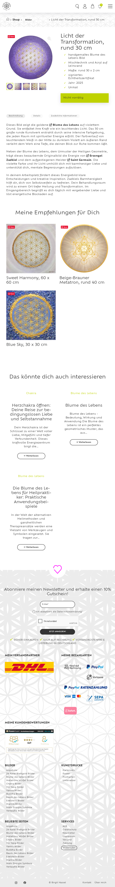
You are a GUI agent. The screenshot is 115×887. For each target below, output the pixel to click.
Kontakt (87, 883)
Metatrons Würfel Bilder (20, 781)
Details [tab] (36, 116)
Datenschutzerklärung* (70, 612)
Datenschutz (70, 830)
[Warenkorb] (92, 6)
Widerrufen (69, 848)
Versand (67, 840)
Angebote (11, 770)
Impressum (69, 837)
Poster (66, 774)
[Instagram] (16, 883)
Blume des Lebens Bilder (20, 777)
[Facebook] (25, 883)
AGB (65, 826)
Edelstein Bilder (15, 801)
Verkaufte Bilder (15, 811)
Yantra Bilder (13, 791)
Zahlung (67, 843)
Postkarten (69, 777)
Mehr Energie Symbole (19, 808)
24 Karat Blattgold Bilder (20, 774)
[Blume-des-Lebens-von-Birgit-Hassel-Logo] (7, 6)
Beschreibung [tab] (16, 116)
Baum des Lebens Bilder (20, 797)
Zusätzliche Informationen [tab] (64, 116)
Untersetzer (69, 781)
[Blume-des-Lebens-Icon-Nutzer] (85, 6)
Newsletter (69, 833)
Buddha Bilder (14, 794)
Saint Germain (81, 160)
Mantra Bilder (14, 804)
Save (12, 36)
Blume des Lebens (66, 125)
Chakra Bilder (13, 784)
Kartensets (69, 770)
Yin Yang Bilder (15, 787)
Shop (16, 20)
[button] (110, 6)
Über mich (100, 883)
